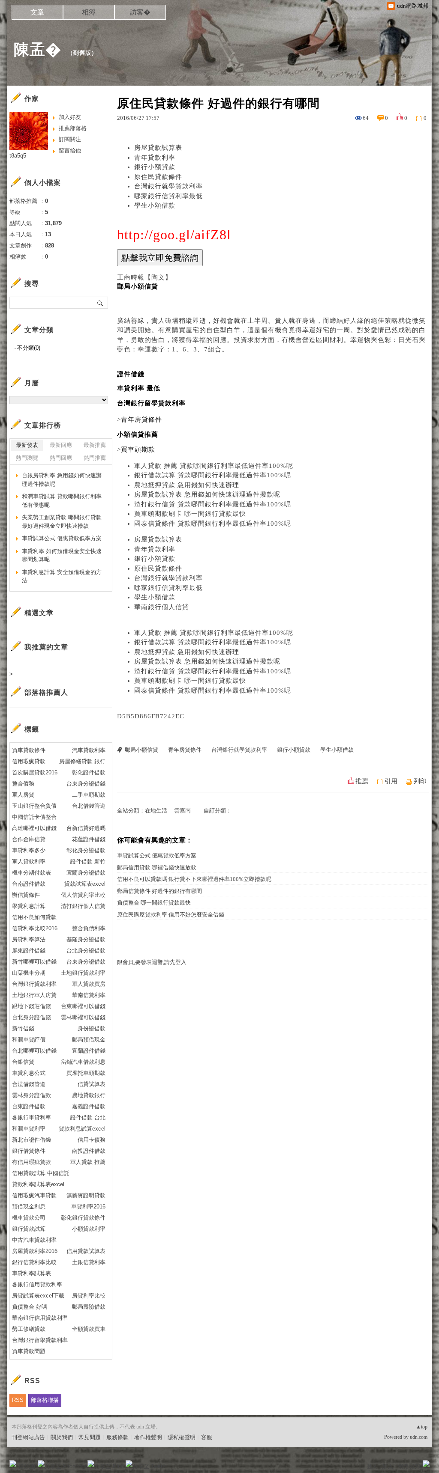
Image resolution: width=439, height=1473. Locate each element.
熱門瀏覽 (27, 458)
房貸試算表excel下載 (38, 1295)
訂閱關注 (70, 139)
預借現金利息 (28, 1206)
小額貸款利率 (88, 1229)
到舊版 (82, 53)
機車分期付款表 (31, 872)
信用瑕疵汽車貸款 (34, 1195)
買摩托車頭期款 (85, 1073)
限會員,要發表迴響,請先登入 (151, 962)
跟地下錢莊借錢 (31, 1006)
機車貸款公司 (28, 1217)
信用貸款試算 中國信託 (40, 1173)
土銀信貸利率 (88, 1262)
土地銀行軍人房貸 (34, 995)
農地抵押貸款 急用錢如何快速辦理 (186, 485)
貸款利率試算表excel (38, 1184)
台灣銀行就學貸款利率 (168, 186)
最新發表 (27, 445)
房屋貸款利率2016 (34, 1251)
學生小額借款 (154, 205)
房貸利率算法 (28, 939)
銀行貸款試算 (28, 1229)
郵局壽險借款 (88, 1306)
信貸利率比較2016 (34, 928)
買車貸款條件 (28, 750)
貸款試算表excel (84, 884)
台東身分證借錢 (85, 783)
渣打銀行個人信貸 (83, 906)
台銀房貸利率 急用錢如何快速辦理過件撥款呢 (62, 479)
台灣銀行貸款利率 (34, 984)
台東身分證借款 (85, 961)
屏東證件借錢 (28, 950)
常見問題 (89, 1437)
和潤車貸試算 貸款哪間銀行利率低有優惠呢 (62, 500)
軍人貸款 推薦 (87, 1162)
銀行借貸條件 (28, 1151)
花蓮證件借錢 (88, 839)
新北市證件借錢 (31, 1140)
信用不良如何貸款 (34, 917)
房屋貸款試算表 (158, 147)
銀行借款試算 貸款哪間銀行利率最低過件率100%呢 (212, 475)
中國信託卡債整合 (34, 817)
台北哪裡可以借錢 (34, 1050)
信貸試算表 (91, 1084)
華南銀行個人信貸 (161, 607)
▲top (421, 1427)
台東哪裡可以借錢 (83, 1006)
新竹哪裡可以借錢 (34, 961)
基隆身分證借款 (85, 939)
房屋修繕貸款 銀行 (82, 761)
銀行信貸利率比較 (34, 1262)
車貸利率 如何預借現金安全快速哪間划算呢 (62, 555)
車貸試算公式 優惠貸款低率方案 (156, 855)
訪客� (140, 12)
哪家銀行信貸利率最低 (168, 196)
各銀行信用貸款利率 (37, 1284)
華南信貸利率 (88, 995)
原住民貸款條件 (158, 176)
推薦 (361, 781)
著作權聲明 (148, 1437)
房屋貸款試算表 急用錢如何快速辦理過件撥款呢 (207, 494)
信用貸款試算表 (85, 1251)
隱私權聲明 (181, 1437)
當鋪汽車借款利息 (83, 1062)
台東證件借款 (28, 1106)
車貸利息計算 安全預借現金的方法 (62, 576)
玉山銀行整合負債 (34, 806)
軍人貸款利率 (28, 861)
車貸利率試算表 (31, 1273)
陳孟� (37, 49)
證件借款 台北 (87, 1117)
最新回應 (61, 445)
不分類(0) (28, 348)
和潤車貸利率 (28, 1128)
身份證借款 (91, 1028)
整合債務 (23, 783)
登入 (372, 1466)
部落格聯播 (45, 1400)
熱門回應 (61, 458)
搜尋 (100, 303)
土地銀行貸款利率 (83, 973)
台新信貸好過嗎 (85, 828)
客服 (206, 1437)
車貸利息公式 (28, 1073)
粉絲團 (26, 1466)
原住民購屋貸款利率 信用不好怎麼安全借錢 (170, 914)
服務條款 (117, 1437)
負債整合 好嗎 (29, 1306)
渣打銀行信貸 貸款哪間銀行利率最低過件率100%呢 (212, 504)
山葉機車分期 (28, 973)
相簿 (89, 12)
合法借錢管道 (28, 1084)
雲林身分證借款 (31, 1095)
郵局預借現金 (88, 1039)
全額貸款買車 (88, 1329)
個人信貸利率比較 (83, 895)
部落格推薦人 (46, 692)
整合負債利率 (88, 928)
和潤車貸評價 (28, 1039)
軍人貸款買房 (88, 984)
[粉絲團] (12, 1463)
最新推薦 (95, 445)
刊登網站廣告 (28, 1437)
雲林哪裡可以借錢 (83, 1017)
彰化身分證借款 (85, 850)
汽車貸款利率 (88, 750)
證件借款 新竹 (87, 861)
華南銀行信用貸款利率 (40, 1318)
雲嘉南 (182, 810)
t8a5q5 (17, 155)
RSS (18, 1400)
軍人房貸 (23, 795)
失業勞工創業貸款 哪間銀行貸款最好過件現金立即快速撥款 (62, 521)
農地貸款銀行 (88, 1095)
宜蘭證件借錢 (88, 1050)
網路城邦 (409, 1466)
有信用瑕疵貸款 (31, 1162)
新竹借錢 (23, 1028)
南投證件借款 (88, 1151)
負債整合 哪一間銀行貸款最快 (154, 902)
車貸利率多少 (28, 850)
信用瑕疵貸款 (28, 761)
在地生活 (156, 810)
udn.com (418, 1437)
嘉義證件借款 (88, 1106)
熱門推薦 (95, 458)
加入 (387, 1466)
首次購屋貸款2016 (34, 772)
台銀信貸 (23, 1062)
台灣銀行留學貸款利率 (40, 1340)
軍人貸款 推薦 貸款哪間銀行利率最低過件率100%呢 (213, 465)
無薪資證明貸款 (85, 1195)
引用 (391, 781)
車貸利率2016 (88, 1206)
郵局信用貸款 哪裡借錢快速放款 (156, 867)
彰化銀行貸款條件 (83, 1217)
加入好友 (70, 117)
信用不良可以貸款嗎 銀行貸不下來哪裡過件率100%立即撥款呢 (194, 879)
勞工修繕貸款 (28, 1329)
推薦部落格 (73, 128)
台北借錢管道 (88, 806)
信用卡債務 (91, 1140)
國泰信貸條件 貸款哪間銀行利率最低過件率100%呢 (212, 523)
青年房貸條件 (184, 750)
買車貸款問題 (28, 1351)
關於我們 (62, 1437)
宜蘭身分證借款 (85, 872)
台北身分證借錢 (31, 1017)
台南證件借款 (28, 884)
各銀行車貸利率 (31, 1117)
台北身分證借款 (85, 950)
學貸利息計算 (28, 906)
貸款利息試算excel (82, 1128)
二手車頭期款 (88, 795)
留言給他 (70, 150)
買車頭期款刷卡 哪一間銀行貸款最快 (190, 513)
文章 (37, 12)
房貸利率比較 (88, 1295)
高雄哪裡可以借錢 (34, 828)
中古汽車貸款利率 (34, 1240)
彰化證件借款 (88, 772)
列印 (420, 781)
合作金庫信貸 (28, 839)
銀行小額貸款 (154, 167)
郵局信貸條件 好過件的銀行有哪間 (159, 891)
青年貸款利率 (154, 157)
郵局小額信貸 (141, 750)
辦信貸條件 (26, 895)
